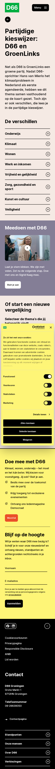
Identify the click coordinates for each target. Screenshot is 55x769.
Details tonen (39, 414)
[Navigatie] (46, 626)
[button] (40, 7)
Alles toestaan (28, 423)
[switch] (48, 385)
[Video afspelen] (27, 248)
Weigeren (27, 439)
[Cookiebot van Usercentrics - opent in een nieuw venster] (33, 327)
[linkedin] (13, 626)
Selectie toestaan (27, 431)
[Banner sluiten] (51, 327)
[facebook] (7, 626)
